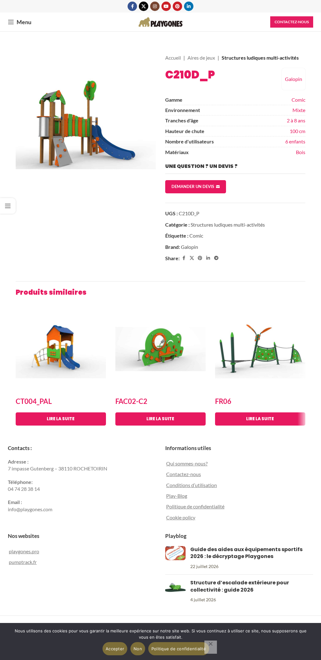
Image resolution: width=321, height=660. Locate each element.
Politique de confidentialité (195, 506)
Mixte (298, 110)
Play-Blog (176, 496)
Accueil (173, 58)
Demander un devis (192, 186)
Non (138, 648)
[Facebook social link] (132, 6)
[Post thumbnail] (175, 558)
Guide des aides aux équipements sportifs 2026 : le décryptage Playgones (246, 553)
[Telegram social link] (216, 258)
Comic (298, 100)
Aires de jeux (201, 58)
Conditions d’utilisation (191, 485)
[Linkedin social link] (188, 6)
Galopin (293, 79)
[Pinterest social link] (177, 6)
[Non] (210, 647)
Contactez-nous (292, 21)
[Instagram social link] (155, 6)
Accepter (115, 648)
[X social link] (143, 6)
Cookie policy (180, 517)
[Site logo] (160, 21)
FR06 (223, 401)
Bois (300, 152)
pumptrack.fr (23, 562)
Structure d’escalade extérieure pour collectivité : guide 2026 (239, 586)
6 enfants (295, 141)
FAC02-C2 (131, 401)
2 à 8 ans (296, 120)
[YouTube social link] (166, 6)
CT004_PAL (34, 401)
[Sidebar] (8, 206)
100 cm (297, 131)
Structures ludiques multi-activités (260, 58)
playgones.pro (24, 551)
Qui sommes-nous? (187, 463)
